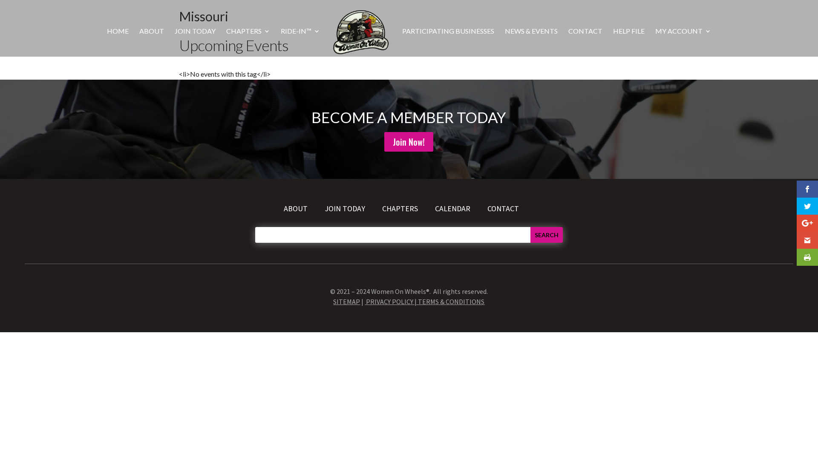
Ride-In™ (296, 31)
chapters (401, 208)
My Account (679, 31)
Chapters (244, 31)
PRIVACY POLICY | (392, 301)
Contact (585, 31)
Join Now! (409, 141)
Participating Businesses (448, 31)
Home (118, 31)
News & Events (531, 31)
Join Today (195, 31)
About (151, 31)
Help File (629, 31)
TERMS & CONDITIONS (451, 301)
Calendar (452, 208)
